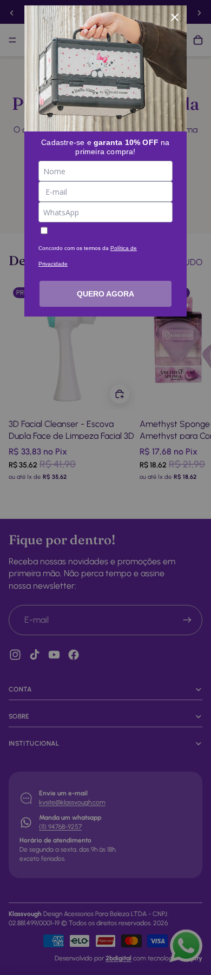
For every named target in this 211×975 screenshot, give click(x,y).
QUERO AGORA (105, 293)
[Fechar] (175, 17)
